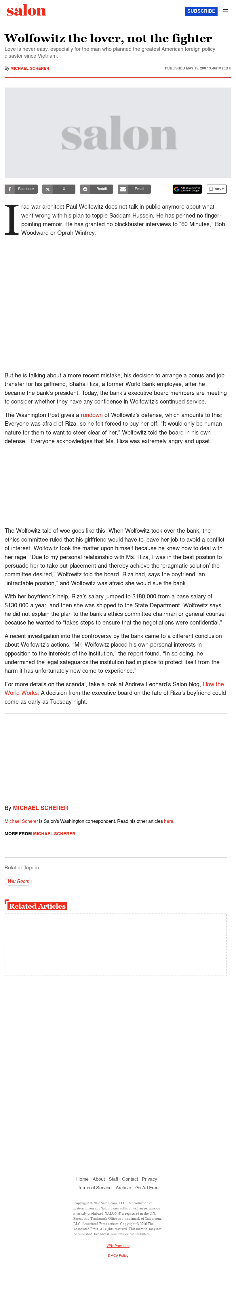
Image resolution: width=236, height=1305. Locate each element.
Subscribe (201, 11)
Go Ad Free (147, 1188)
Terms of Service (95, 1188)
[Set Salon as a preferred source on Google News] (187, 189)
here (168, 821)
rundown (92, 415)
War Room (18, 881)
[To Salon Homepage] (26, 10)
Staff (113, 1179)
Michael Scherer (29, 69)
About (99, 1179)
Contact (130, 1179)
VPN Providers (118, 1246)
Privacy (149, 1179)
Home (82, 1179)
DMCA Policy (118, 1256)
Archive (123, 1188)
